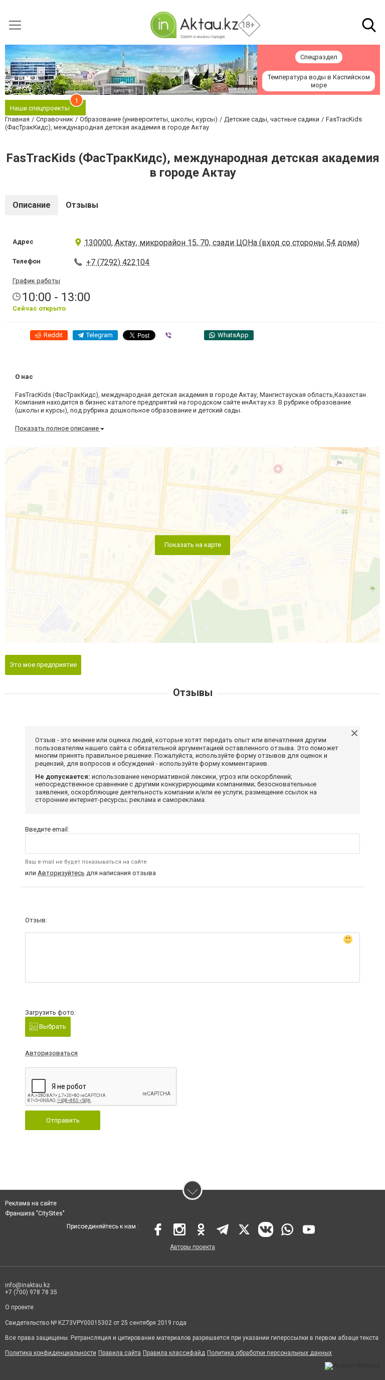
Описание (32, 205)
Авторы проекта (192, 1247)
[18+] (194, 25)
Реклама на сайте (31, 1203)
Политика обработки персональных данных (269, 1352)
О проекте (19, 1307)
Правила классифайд (174, 1352)
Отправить (63, 1120)
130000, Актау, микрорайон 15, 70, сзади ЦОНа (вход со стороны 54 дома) (221, 242)
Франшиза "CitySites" (35, 1213)
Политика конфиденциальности (50, 1352)
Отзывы (82, 205)
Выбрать (52, 1026)
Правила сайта (119, 1352)
